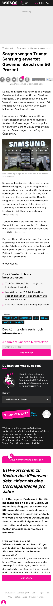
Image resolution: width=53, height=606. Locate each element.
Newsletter (9, 593)
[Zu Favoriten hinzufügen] (27, 79)
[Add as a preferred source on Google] (38, 79)
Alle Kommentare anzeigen (26, 459)
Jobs (34, 593)
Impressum (44, 593)
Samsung (21, 48)
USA (36, 318)
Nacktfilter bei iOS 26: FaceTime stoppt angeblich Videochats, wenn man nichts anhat (26, 296)
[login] (3, 602)
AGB (10, 597)
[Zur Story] (26, 524)
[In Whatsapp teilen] (8, 79)
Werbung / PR (23, 593)
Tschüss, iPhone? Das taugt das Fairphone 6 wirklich (24, 285)
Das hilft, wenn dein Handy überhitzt (27, 304)
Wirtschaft (7, 48)
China (44, 318)
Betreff (6, 393)
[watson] (10, 3)
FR (42, 2)
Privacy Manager (37, 597)
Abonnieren (26, 352)
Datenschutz (21, 597)
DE (36, 2)
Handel (18, 322)
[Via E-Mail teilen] (14, 79)
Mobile (7, 322)
